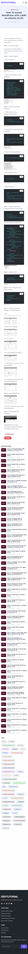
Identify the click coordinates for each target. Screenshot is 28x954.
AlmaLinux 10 (7, 824)
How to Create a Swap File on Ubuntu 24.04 (16, 497)
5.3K (19, 689)
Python (21, 745)
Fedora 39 (21, 801)
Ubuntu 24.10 (7, 817)
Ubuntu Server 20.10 (9, 760)
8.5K (19, 467)
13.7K (19, 700)
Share (8, 438)
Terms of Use (4, 928)
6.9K (19, 516)
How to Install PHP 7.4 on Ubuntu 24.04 (17, 714)
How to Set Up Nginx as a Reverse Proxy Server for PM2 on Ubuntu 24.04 (17, 639)
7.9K (19, 554)
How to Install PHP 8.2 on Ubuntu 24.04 (17, 725)
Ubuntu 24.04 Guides (7, 911)
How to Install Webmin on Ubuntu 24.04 (17, 698)
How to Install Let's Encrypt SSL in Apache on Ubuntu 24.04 (16, 546)
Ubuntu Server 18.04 (9, 764)
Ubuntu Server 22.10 (9, 794)
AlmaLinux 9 (7, 820)
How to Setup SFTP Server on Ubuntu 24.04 (16, 600)
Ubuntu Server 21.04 (18, 752)
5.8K (19, 559)
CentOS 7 (6, 813)
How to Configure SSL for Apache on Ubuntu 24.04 (14, 519)
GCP (17, 775)
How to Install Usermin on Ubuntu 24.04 (17, 671)
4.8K (19, 684)
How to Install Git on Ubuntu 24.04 (15, 660)
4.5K (19, 679)
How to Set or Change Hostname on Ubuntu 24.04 (17, 481)
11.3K (19, 727)
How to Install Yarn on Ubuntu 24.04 (16, 595)
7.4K (19, 483)
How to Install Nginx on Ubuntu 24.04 (16, 551)
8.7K (19, 478)
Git (4, 741)
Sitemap (3, 933)
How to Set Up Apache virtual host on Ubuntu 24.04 (15, 513)
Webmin (21, 771)
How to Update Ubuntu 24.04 (15, 460)
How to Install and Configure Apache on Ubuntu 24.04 (15, 508)
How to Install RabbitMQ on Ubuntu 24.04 (15, 676)
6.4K (19, 532)
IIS (4, 786)
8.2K (19, 624)
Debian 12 (21, 794)
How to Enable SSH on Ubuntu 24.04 (16, 464)
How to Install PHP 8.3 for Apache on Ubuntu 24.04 (14, 524)
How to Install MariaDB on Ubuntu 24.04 (17, 530)
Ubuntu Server (7, 756)
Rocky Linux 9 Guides (7, 921)
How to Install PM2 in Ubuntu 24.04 (15, 627)
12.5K (19, 603)
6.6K (19, 597)
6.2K (19, 505)
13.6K (19, 586)
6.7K (19, 499)
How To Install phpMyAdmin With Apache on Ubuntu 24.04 (17, 535)
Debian (5, 798)
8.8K (19, 457)
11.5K (19, 630)
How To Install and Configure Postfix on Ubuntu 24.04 (15, 616)
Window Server (13, 786)
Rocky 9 (6, 805)
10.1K (19, 608)
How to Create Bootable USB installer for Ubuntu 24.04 (15, 449)
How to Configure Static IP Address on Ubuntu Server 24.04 (16, 486)
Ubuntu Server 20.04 (9, 745)
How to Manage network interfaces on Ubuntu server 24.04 (15, 493)
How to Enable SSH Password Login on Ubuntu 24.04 (16, 475)
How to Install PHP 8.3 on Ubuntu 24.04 (17, 730)
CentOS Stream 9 (17, 805)
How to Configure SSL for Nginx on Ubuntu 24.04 (16, 562)
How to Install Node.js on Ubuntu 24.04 (17, 589)
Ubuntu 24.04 (14, 9)
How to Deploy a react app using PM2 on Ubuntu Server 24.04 (17, 633)
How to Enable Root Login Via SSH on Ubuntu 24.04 (16, 470)
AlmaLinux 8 (18, 824)
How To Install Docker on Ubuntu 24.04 (17, 606)
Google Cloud (7, 775)
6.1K (19, 641)
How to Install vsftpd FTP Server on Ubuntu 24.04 (16, 644)
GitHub (12, 741)
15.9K (19, 489)
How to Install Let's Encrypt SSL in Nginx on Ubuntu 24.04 (16, 584)
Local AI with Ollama (20, 820)
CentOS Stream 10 (19, 817)
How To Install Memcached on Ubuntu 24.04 (16, 682)
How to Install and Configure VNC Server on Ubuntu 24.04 (15, 692)
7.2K (19, 613)
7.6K (19, 722)
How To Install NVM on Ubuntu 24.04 (16, 622)
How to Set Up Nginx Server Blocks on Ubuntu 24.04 (15, 557)
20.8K (19, 695)
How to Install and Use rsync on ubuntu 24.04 (16, 654)
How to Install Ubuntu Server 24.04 (15, 454)
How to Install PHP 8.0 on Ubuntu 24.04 (17, 720)
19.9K (19, 472)
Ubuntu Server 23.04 (17, 798)
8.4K (19, 592)
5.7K (19, 575)
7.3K (19, 548)
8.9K (19, 461)
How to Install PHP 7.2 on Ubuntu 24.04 (17, 709)
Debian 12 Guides (5, 913)
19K (19, 451)
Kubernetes (7, 783)
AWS (24, 749)
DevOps (6, 752)
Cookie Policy (5, 930)
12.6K (19, 521)
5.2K (19, 635)
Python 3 (6, 749)
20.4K (19, 494)
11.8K (19, 527)
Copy (21, 63)
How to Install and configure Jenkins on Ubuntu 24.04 (15, 687)
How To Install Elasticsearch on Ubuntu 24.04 (16, 665)
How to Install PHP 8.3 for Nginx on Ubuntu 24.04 (16, 568)
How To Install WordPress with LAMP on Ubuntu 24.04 (16, 540)
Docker (15, 813)
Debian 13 (6, 828)
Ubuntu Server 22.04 (9, 790)
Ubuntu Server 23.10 (9, 801)
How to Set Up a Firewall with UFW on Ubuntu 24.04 (16, 502)
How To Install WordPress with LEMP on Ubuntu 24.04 (16, 578)
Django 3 (15, 749)
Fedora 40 (18, 809)
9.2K (19, 711)
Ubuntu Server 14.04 (9, 771)
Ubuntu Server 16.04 (9, 768)
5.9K (19, 537)
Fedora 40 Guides (6, 916)
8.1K (19, 706)
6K (18, 662)
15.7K (19, 717)
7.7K (19, 668)
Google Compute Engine (10, 779)
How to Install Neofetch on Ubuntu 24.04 (15, 703)
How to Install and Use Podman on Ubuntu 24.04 (16, 611)
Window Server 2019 (20, 783)
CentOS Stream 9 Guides (8, 918)
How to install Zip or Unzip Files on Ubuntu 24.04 (16, 649)
